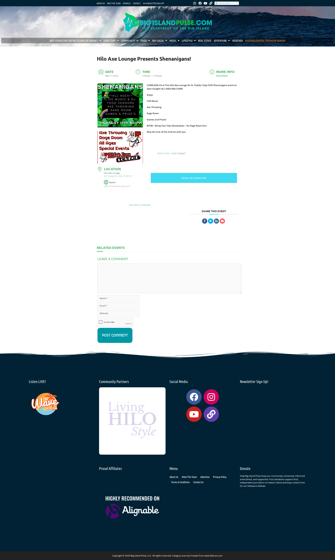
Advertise (205, 476)
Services (127, 3)
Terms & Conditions (180, 482)
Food (144, 40)
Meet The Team (189, 476)
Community (128, 40)
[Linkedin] (216, 221)
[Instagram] (194, 3)
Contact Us (198, 482)
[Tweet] (210, 221)
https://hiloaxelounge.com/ (117, 186)
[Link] (210, 3)
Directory (110, 40)
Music (172, 40)
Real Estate (204, 40)
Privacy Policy (219, 476)
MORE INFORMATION (193, 178)
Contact (137, 3)
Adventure (220, 40)
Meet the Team (114, 3)
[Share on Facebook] (204, 221)
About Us (101, 3)
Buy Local (158, 40)
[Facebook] (200, 3)
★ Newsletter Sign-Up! (153, 3)
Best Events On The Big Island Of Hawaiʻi (74, 40)
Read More (222, 75)
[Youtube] (205, 3)
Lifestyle (187, 40)
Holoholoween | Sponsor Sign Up (265, 40)
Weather (237, 40)
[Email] (222, 221)
